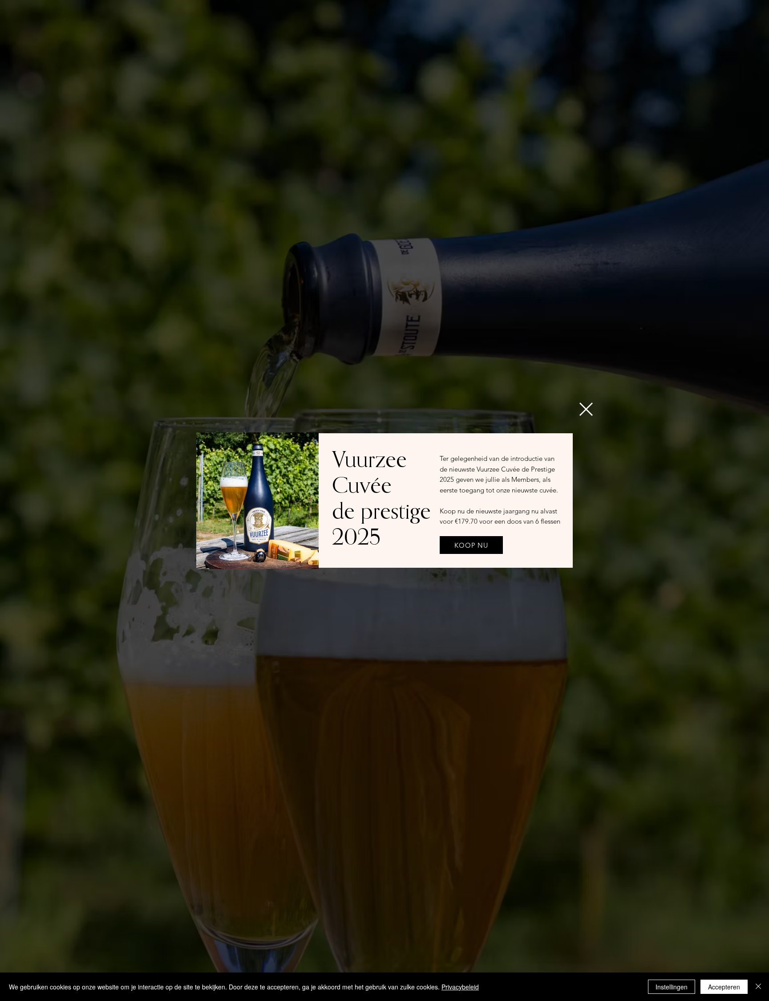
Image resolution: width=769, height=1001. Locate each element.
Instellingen (672, 986)
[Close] (758, 987)
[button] (586, 409)
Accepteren (724, 986)
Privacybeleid (460, 986)
